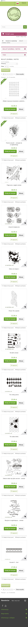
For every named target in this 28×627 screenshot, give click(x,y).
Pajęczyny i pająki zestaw (14, 185)
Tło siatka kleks (14, 436)
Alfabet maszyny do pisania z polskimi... (14, 101)
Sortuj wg (3, 63)
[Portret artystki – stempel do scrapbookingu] (14, 131)
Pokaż (2, 66)
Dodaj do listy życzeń (8, 118)
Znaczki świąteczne (14, 227)
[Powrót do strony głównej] (2, 41)
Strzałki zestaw (14, 352)
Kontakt (17, 36)
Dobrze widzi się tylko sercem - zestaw (14, 478)
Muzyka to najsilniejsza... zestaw (14, 520)
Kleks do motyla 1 (14, 269)
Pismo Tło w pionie (14, 311)
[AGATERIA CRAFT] (14, 14)
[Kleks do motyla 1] (14, 257)
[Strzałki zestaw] (14, 340)
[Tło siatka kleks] (14, 424)
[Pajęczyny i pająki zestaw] (14, 173)
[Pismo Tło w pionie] (14, 299)
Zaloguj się (24, 2)
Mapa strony (23, 36)
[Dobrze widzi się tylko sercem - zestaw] (14, 466)
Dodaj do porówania (21, 118)
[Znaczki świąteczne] (14, 215)
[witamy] (14, 0)
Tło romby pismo (14, 394)
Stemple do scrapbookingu (11, 40)
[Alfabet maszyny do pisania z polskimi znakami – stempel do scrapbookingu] (14, 89)
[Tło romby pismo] (14, 382)
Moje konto (5, 613)
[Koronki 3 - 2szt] (14, 550)
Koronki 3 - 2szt (14, 562)
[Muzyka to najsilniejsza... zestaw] (14, 508)
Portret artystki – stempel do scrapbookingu (14, 143)
